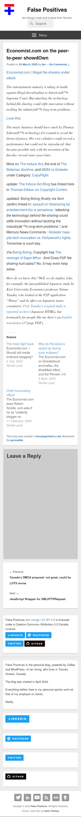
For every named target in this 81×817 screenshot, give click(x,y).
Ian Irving (32, 620)
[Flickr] (56, 797)
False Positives (47, 9)
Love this (13, 118)
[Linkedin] (27, 797)
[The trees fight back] (22, 355)
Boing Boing (22, 252)
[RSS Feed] (46, 797)
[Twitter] (18, 797)
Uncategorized (44, 436)
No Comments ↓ (59, 64)
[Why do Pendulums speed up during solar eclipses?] (54, 363)
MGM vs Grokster (55, 169)
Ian (44, 64)
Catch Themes (51, 810)
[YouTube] (37, 797)
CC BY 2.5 (48, 620)
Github (65, 797)
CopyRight (40, 175)
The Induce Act (31, 163)
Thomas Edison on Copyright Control (38, 189)
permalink (17, 440)
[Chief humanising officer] (22, 407)
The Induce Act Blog (34, 183)
